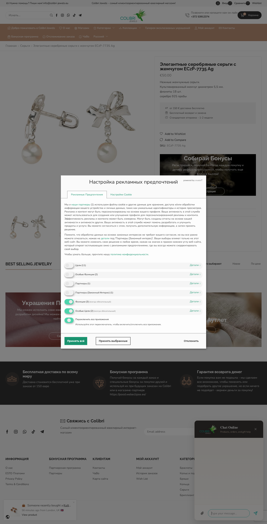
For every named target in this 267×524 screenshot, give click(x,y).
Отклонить (191, 341)
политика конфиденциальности (129, 254)
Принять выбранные (113, 341)
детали (195, 265)
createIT (199, 180)
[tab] (87, 194)
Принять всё (75, 341)
